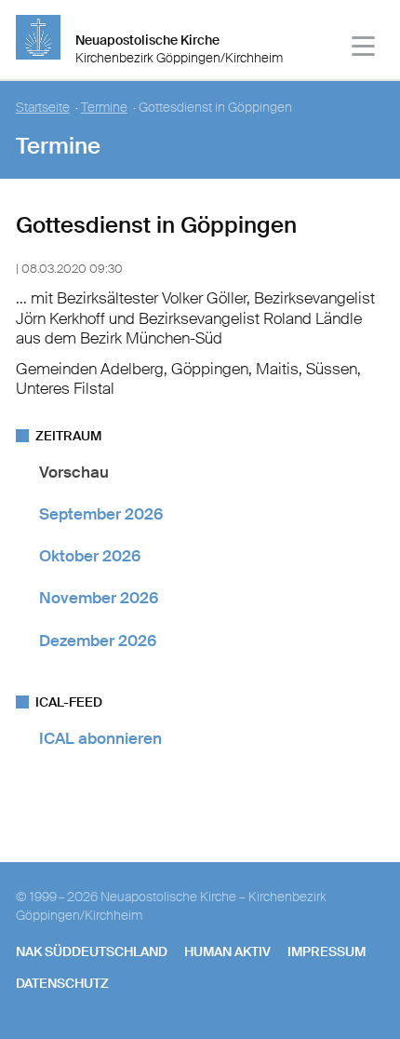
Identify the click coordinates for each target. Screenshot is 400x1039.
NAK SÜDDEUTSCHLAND (91, 951)
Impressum (326, 951)
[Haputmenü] (364, 48)
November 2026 (98, 597)
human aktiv (227, 951)
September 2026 (101, 514)
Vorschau (74, 472)
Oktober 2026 (89, 556)
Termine (104, 107)
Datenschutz (62, 983)
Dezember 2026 (97, 640)
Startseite (43, 107)
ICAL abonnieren (100, 738)
